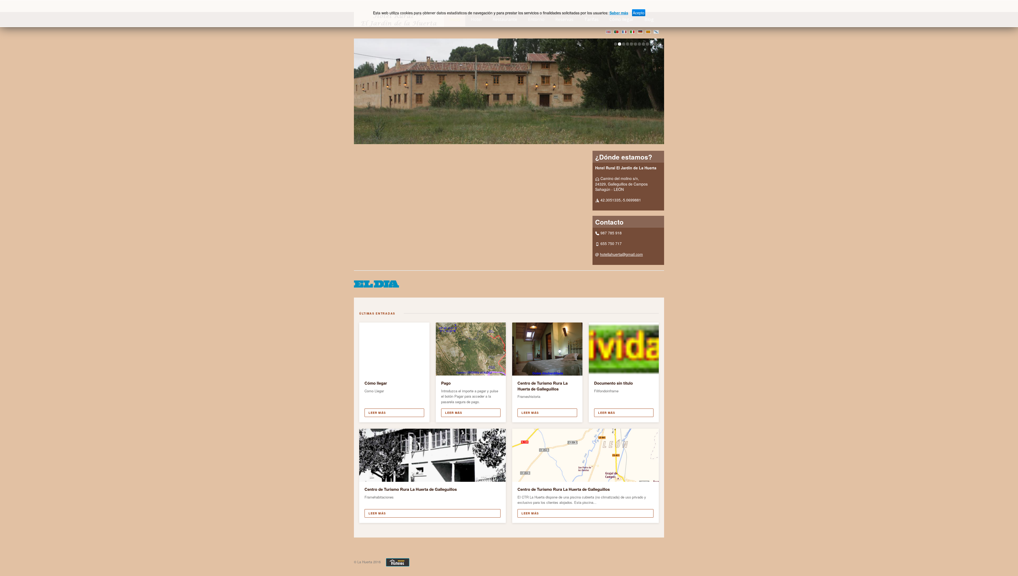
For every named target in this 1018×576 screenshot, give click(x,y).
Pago (446, 383)
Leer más (377, 413)
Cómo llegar (376, 383)
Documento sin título (613, 383)
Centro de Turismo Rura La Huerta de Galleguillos (542, 386)
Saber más (618, 12)
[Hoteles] (397, 562)
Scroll (1004, 562)
